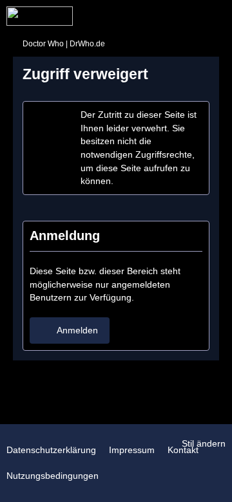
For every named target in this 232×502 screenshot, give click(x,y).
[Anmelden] (183, 16)
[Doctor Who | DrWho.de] (39, 16)
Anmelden (77, 330)
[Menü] (215, 16)
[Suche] (151, 16)
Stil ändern (204, 443)
